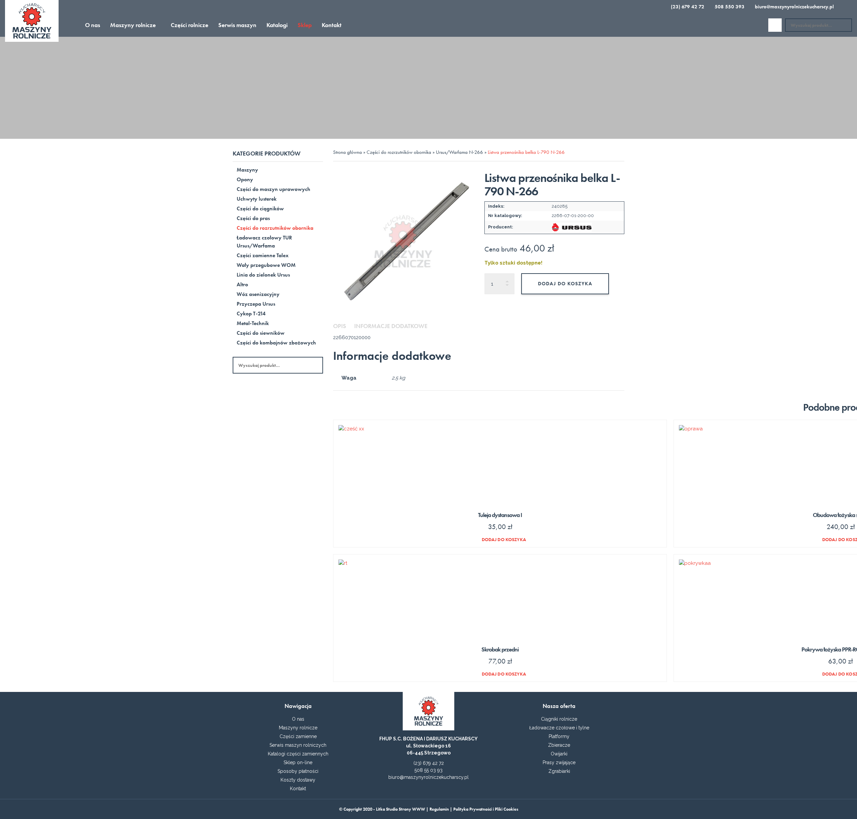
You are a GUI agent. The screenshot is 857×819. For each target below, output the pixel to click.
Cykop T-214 (251, 313)
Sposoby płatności (298, 771)
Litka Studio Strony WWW (400, 809)
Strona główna (347, 152)
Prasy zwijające (559, 762)
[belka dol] (403, 241)
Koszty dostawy (298, 780)
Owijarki (559, 753)
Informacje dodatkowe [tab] (390, 326)
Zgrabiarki (559, 771)
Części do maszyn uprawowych (273, 189)
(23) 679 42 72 (687, 6)
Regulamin (439, 809)
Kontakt (331, 25)
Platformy (559, 736)
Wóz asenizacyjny (258, 294)
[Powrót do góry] (428, 805)
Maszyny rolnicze (133, 25)
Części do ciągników (260, 208)
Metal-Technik (253, 323)
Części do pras (253, 218)
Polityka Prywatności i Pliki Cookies (485, 809)
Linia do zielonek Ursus (263, 274)
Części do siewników (261, 332)
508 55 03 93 (428, 770)
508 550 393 (729, 6)
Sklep (305, 25)
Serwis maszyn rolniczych (297, 745)
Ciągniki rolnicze (559, 719)
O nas (92, 25)
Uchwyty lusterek (257, 198)
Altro (242, 284)
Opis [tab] (339, 326)
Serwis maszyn (237, 25)
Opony (245, 179)
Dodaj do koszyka (565, 283)
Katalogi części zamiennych (298, 753)
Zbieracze (559, 745)
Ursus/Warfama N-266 (459, 152)
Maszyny (247, 169)
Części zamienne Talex (263, 255)
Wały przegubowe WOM (266, 265)
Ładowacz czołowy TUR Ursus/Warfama (264, 241)
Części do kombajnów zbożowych (276, 342)
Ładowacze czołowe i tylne (559, 727)
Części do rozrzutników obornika (275, 227)
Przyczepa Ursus (256, 303)
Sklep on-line (298, 762)
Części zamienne (298, 736)
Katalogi (277, 25)
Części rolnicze (189, 25)
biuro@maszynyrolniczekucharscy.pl (794, 6)
